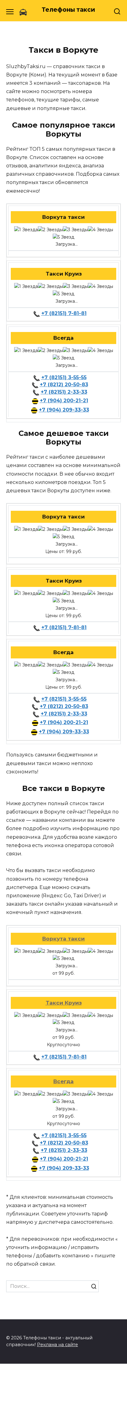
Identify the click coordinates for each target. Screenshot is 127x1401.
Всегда (63, 1081)
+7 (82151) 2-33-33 (64, 392)
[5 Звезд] (63, 237)
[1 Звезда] (26, 230)
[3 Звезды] (75, 230)
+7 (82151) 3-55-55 (64, 377)
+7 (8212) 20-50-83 (64, 384)
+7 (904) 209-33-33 (64, 410)
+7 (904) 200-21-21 (64, 401)
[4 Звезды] (100, 230)
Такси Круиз (64, 1003)
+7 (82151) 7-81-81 (64, 313)
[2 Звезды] (50, 230)
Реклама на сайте (57, 1344)
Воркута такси (63, 939)
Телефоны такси (68, 9)
